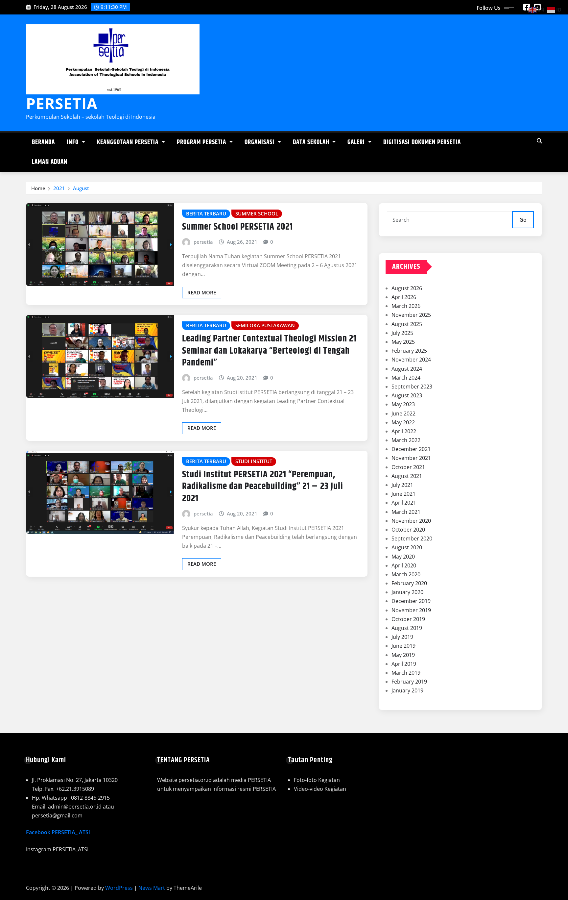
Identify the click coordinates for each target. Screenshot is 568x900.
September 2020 (411, 538)
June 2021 (403, 493)
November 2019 (411, 610)
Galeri (357, 142)
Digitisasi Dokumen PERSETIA (422, 142)
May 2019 (403, 655)
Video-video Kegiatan (320, 788)
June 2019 (403, 645)
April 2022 (403, 431)
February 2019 (409, 681)
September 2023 (411, 386)
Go (523, 219)
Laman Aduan (49, 162)
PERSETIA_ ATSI (71, 832)
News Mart (151, 887)
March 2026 (405, 306)
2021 (59, 188)
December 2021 (411, 449)
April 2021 (403, 502)
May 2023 (403, 404)
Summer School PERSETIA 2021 (237, 227)
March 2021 (405, 511)
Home (38, 188)
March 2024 (405, 377)
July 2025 (402, 333)
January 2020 (407, 592)
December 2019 (411, 601)
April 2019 (403, 663)
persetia (203, 241)
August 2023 (406, 395)
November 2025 (411, 314)
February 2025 (409, 350)
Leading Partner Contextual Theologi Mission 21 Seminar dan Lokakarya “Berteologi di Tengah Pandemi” (269, 351)
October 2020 (408, 529)
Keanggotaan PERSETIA (128, 142)
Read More (201, 292)
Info (73, 142)
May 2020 (403, 556)
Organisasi (260, 142)
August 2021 (406, 476)
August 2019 (406, 628)
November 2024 (411, 359)
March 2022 (405, 440)
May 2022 (403, 422)
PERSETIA (62, 103)
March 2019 (405, 672)
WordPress (119, 887)
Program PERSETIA (202, 142)
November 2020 (411, 520)
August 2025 (406, 324)
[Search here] (539, 140)
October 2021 (408, 467)
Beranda (43, 142)
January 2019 (407, 690)
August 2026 (406, 288)
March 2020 (405, 574)
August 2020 (406, 547)
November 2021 (411, 458)
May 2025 (403, 341)
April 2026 (403, 297)
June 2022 (403, 413)
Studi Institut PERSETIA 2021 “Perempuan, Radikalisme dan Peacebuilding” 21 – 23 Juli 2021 (262, 487)
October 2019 (408, 619)
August (81, 188)
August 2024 (406, 368)
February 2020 (409, 583)
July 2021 (402, 484)
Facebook (39, 832)
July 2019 (402, 636)
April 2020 (403, 565)
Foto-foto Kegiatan (317, 780)
